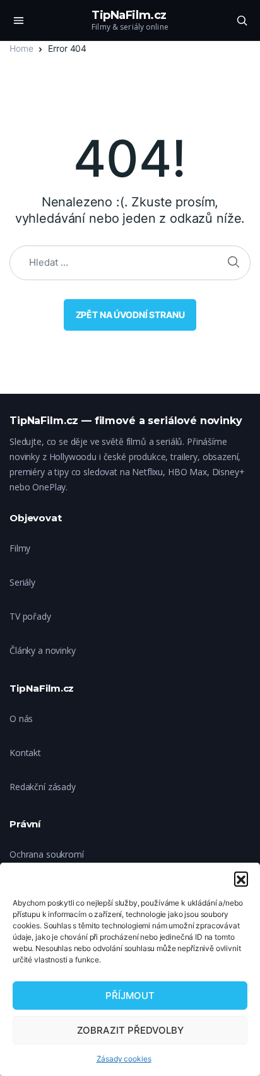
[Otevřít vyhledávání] (242, 20)
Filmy (19, 548)
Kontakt (25, 753)
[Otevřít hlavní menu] (18, 20)
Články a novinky (42, 650)
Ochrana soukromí (46, 854)
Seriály (22, 582)
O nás (21, 718)
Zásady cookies (124, 1058)
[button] (241, 878)
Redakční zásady (42, 787)
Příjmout (130, 996)
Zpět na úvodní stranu (130, 314)
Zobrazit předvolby (130, 1030)
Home (21, 48)
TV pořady (30, 616)
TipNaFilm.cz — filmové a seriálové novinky (125, 421)
